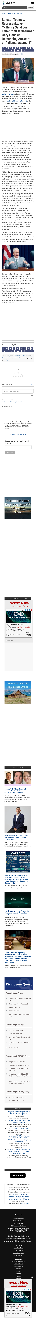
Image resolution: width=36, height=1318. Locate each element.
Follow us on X (18, 1175)
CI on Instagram (18, 1253)
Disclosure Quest (18, 1223)
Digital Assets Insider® (18, 1226)
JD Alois (21, 54)
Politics (18, 1269)
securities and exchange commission (18, 359)
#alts (14, 1194)
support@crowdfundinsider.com (21, 1238)
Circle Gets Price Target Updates (19, 1128)
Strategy (18, 1271)
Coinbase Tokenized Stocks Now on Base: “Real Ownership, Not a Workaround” (19, 1113)
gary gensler (5, 357)
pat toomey (25, 357)
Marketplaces (18, 1266)
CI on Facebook (18, 1248)
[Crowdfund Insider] (9, 3)
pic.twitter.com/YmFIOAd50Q (19, 1199)
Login (32, 384)
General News (18, 1264)
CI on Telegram (18, 1255)
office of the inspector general (15, 357)
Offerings (18, 1274)
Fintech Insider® (18, 1221)
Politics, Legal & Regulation (15, 13)
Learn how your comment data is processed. (17, 401)
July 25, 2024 (25, 1203)
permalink (6, 360)
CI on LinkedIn (18, 1250)
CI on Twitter (18, 1245)
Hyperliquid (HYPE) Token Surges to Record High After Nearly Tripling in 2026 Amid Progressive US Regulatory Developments (19, 1139)
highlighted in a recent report (16, 101)
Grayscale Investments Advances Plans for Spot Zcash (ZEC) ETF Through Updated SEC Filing (19, 1151)
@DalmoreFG (24, 1194)
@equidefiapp (24, 1197)
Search (30, 8)
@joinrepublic (14, 1197)
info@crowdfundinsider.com (20, 1236)
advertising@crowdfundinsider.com (22, 1241)
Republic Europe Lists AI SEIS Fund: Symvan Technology (19, 1121)
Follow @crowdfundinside (18, 434)
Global (19, 1276)
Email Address (9, 444)
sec (8, 359)
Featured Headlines (18, 1261)
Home (3, 13)
